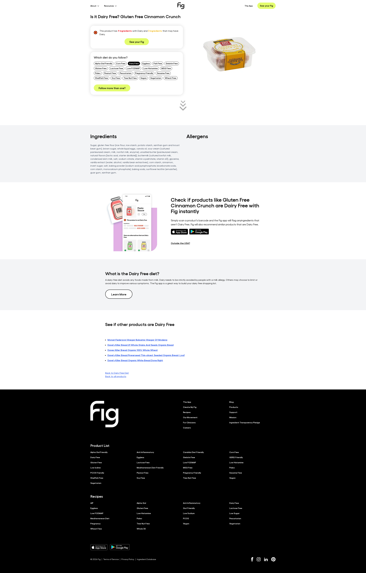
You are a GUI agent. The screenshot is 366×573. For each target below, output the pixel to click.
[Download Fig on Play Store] (120, 547)
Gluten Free (101, 68)
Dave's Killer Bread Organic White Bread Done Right (135, 360)
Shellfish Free (101, 78)
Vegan (143, 78)
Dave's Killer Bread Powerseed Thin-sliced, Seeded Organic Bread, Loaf (146, 355)
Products (233, 407)
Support (233, 412)
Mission (232, 417)
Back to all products (115, 376)
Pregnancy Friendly (144, 73)
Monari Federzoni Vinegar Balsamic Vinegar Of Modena (137, 339)
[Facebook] (252, 559)
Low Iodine (95, 468)
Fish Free (158, 63)
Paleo (98, 73)
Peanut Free (110, 73)
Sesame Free (163, 73)
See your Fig (266, 5)
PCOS (186, 518)
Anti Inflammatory (145, 452)
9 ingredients (125, 30)
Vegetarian (155, 78)
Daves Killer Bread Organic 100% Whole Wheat (133, 350)
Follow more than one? (112, 87)
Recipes (187, 412)
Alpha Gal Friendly (103, 63)
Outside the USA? (180, 243)
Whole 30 (141, 529)
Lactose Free (116, 68)
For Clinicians (189, 422)
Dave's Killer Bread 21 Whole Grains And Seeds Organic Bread (141, 345)
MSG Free (166, 68)
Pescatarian (125, 73)
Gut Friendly (189, 508)
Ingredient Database (146, 559)
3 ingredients (155, 30)
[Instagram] (259, 559)
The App (249, 6)
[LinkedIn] (266, 559)
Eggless (146, 63)
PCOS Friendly (97, 473)
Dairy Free (134, 63)
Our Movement (190, 417)
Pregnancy (95, 523)
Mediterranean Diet (99, 518)
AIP (91, 503)
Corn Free (120, 63)
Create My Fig (189, 407)
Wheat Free (170, 78)
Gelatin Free (172, 63)
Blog (231, 402)
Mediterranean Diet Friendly (150, 468)
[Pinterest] (273, 559)
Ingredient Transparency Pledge (244, 422)
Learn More (118, 294)
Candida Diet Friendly (193, 452)
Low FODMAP (133, 68)
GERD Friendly (236, 457)
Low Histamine (151, 68)
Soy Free (116, 78)
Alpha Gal (141, 503)
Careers (187, 428)
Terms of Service (111, 559)
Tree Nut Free (130, 78)
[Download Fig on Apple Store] (99, 547)
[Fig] (180, 5)
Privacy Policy (127, 559)
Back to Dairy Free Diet (117, 372)
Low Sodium (189, 513)
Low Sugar (234, 513)
